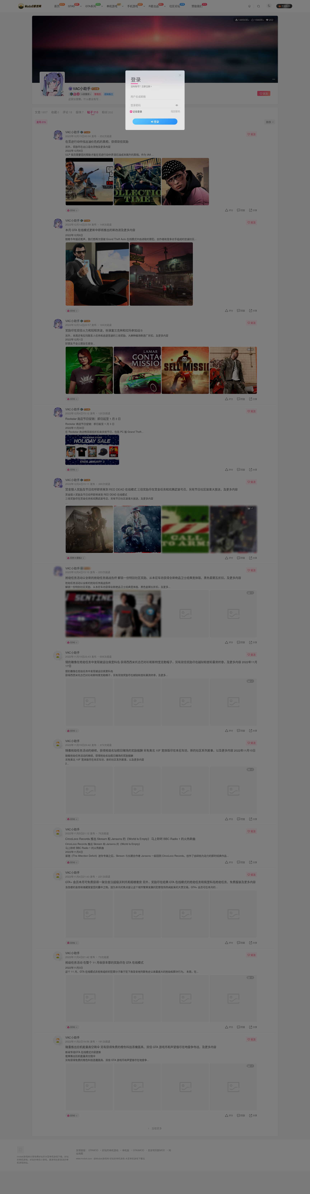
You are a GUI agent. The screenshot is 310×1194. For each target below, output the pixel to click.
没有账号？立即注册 (140, 86)
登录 (156, 121)
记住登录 (137, 111)
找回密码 (175, 111)
